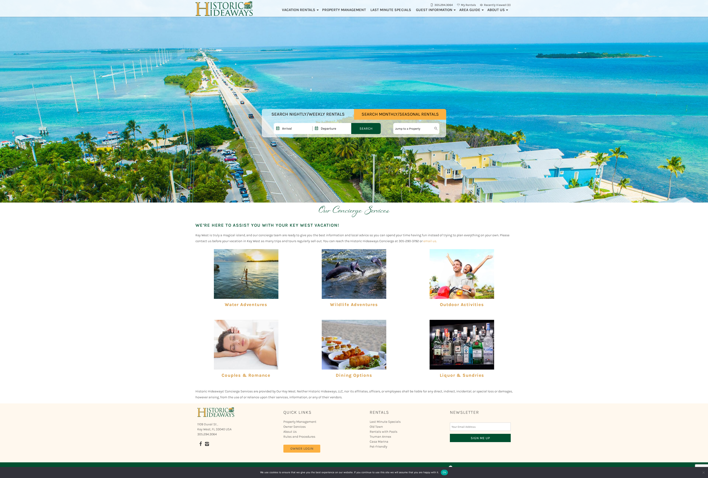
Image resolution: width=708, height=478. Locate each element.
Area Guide (469, 10)
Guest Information (434, 10)
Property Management (344, 10)
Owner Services (294, 427)
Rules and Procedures (299, 437)
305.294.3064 (207, 434)
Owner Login (301, 449)
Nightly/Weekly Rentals (308, 114)
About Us (496, 10)
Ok (444, 472)
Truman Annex (380, 437)
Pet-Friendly (378, 446)
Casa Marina (379, 442)
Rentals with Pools (383, 432)
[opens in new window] (200, 444)
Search (366, 128)
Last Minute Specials (390, 10)
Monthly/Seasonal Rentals (400, 114)
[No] (703, 472)
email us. (430, 241)
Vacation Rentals (298, 10)
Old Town (376, 427)
